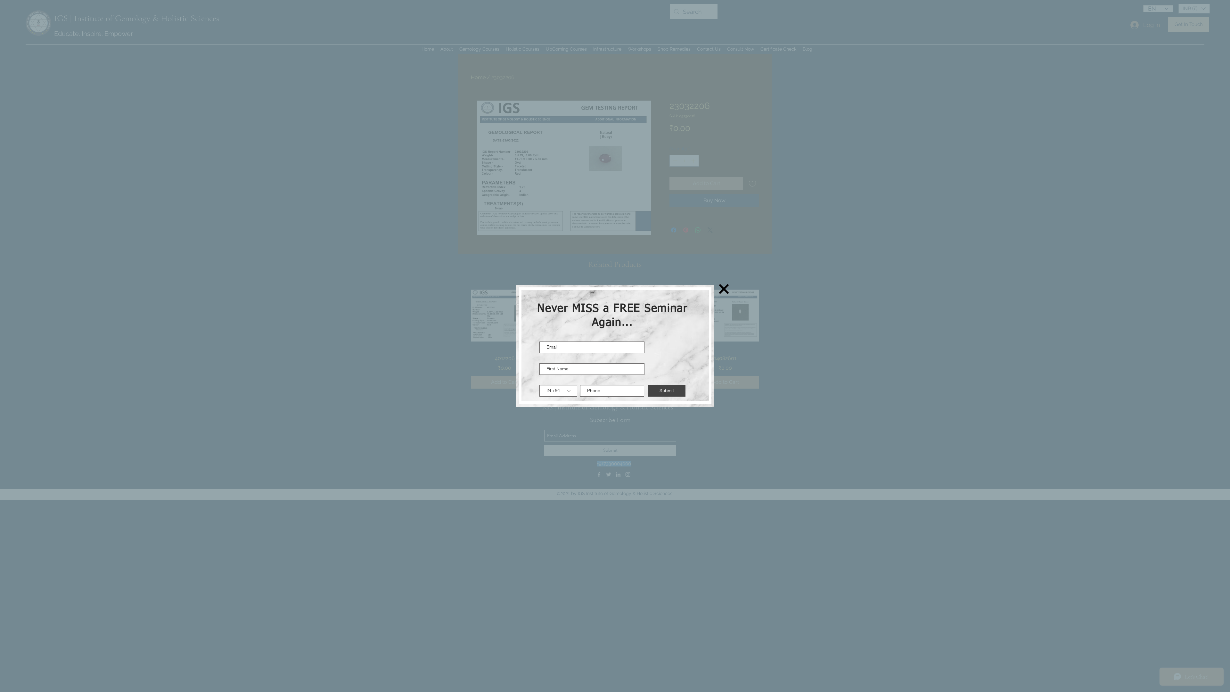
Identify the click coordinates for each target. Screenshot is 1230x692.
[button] (724, 289)
